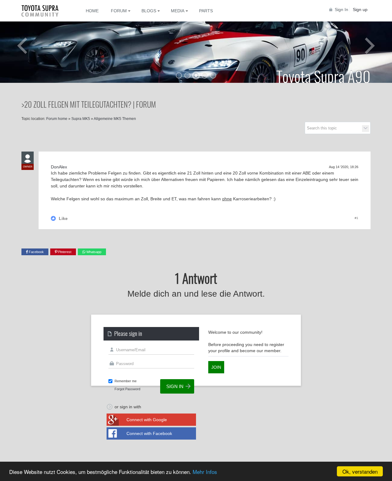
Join (216, 367)
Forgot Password (127, 389)
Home (92, 10)
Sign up (360, 9)
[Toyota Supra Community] (44, 10)
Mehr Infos (205, 471)
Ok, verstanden (360, 471)
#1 (356, 218)
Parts (206, 10)
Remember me (126, 381)
